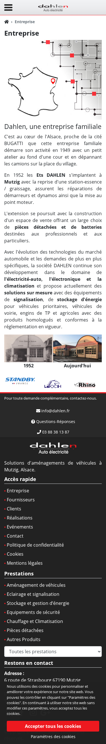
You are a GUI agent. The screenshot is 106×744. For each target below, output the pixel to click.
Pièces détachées (25, 630)
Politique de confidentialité (35, 545)
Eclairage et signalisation (33, 594)
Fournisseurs (21, 500)
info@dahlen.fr (55, 410)
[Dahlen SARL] (53, 7)
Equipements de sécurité (33, 612)
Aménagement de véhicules (36, 585)
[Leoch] (53, 384)
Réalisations (20, 518)
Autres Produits (23, 639)
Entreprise (18, 491)
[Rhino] (85, 384)
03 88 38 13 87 (55, 432)
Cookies (15, 554)
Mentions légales (25, 563)
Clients (14, 509)
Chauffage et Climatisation (35, 621)
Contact (15, 536)
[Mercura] (20, 381)
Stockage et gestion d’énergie (38, 603)
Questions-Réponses (55, 421)
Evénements (20, 527)
